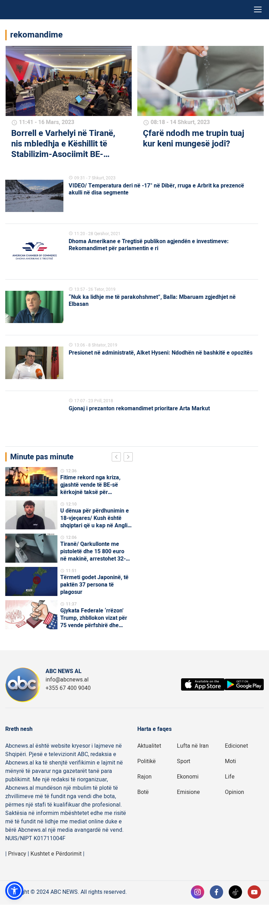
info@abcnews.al (67, 680)
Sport (183, 761)
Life (230, 777)
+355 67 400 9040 (68, 688)
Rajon (144, 777)
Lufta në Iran (193, 746)
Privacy (17, 854)
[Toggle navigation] (257, 9)
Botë (143, 792)
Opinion (234, 792)
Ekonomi (188, 777)
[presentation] (118, 458)
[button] (14, 890)
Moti (230, 761)
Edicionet (236, 746)
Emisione (188, 792)
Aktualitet (149, 746)
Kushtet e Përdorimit (56, 854)
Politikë (146, 761)
